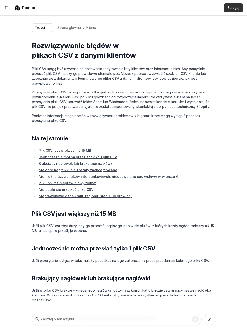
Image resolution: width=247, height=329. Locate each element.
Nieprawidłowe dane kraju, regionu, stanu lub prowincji (85, 196)
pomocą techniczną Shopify (185, 107)
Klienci (91, 28)
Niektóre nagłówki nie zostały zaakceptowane (78, 170)
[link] (24, 8)
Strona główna (69, 28)
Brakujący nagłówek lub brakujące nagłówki (76, 163)
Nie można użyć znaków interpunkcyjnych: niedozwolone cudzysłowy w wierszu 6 (108, 176)
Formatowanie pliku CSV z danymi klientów (114, 78)
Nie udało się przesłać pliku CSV (66, 189)
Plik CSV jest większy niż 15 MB (65, 150)
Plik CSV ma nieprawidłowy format (67, 183)
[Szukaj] (195, 319)
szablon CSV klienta (183, 74)
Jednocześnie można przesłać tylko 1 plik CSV (78, 157)
